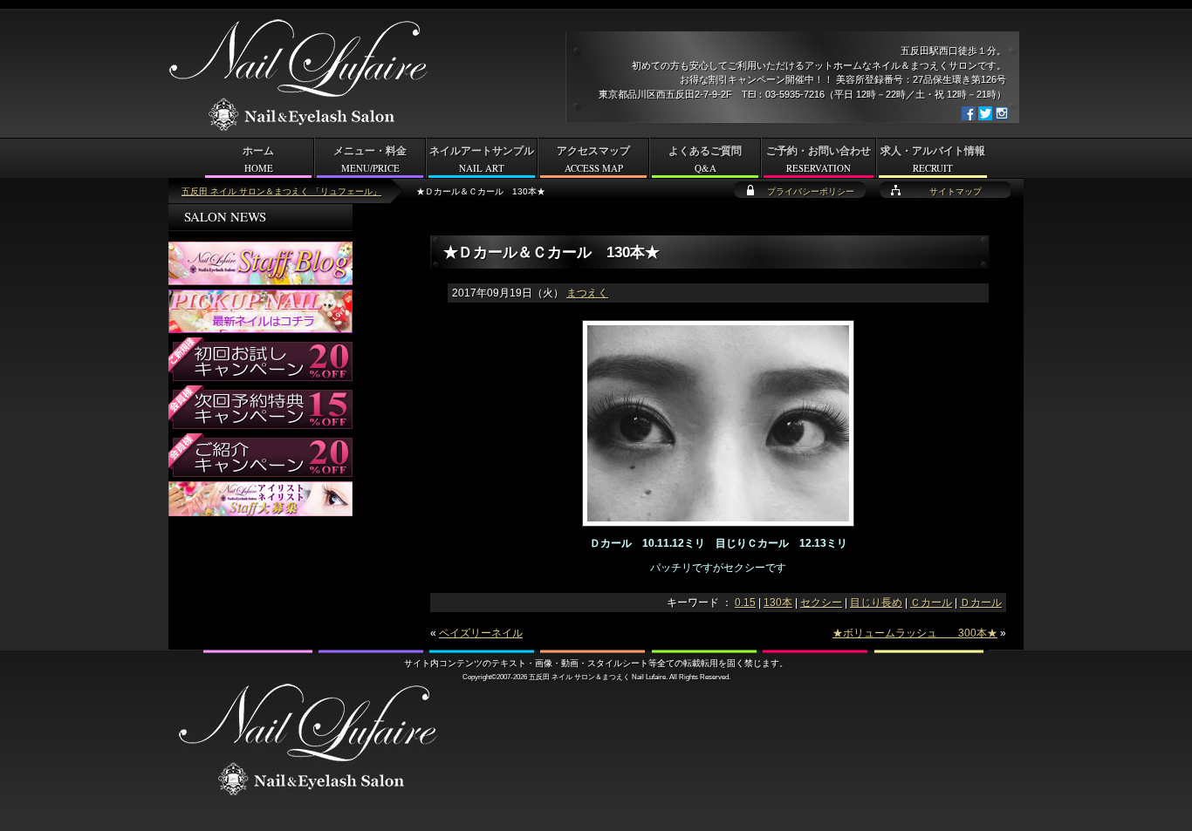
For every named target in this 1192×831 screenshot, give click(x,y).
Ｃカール (931, 602)
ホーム (258, 159)
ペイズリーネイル (481, 633)
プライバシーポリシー (810, 191)
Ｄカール (981, 602)
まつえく (587, 293)
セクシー (821, 602)
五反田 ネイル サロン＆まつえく (579, 676)
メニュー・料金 (370, 159)
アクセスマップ (593, 159)
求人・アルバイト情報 (932, 159)
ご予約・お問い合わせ (818, 159)
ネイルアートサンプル (481, 159)
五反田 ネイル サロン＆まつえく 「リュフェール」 (281, 191)
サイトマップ (955, 191)
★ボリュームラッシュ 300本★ (914, 633)
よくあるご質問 (705, 159)
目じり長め (876, 602)
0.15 (745, 602)
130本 (778, 602)
